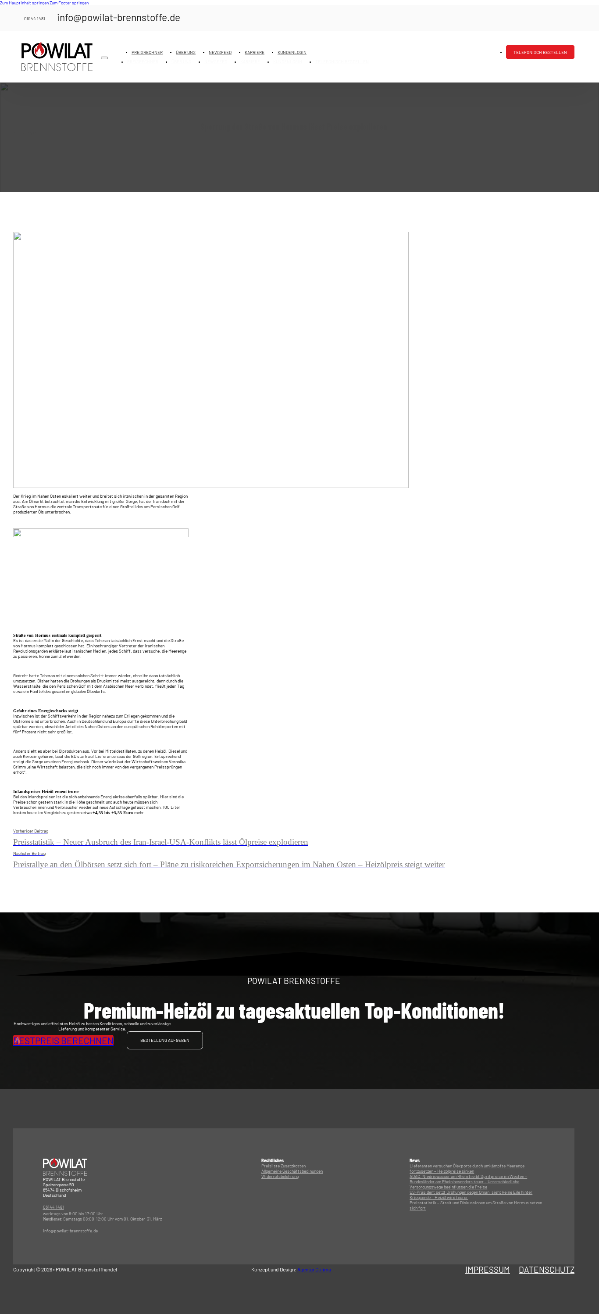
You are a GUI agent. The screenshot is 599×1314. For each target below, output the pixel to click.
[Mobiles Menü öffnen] (104, 58)
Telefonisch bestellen (540, 51)
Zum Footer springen (69, 2)
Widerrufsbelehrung (280, 1176)
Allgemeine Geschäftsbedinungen (292, 1171)
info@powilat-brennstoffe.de (70, 1230)
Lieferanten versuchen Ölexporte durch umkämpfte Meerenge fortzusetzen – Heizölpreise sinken (467, 1168)
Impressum (487, 1269)
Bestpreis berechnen (63, 1040)
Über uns (186, 51)
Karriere (254, 51)
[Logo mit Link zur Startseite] (57, 56)
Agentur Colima (314, 1269)
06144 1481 (53, 1207)
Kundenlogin (292, 51)
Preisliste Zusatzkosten (283, 1165)
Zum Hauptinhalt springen (24, 2)
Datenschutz (546, 1269)
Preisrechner (147, 51)
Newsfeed (220, 51)
